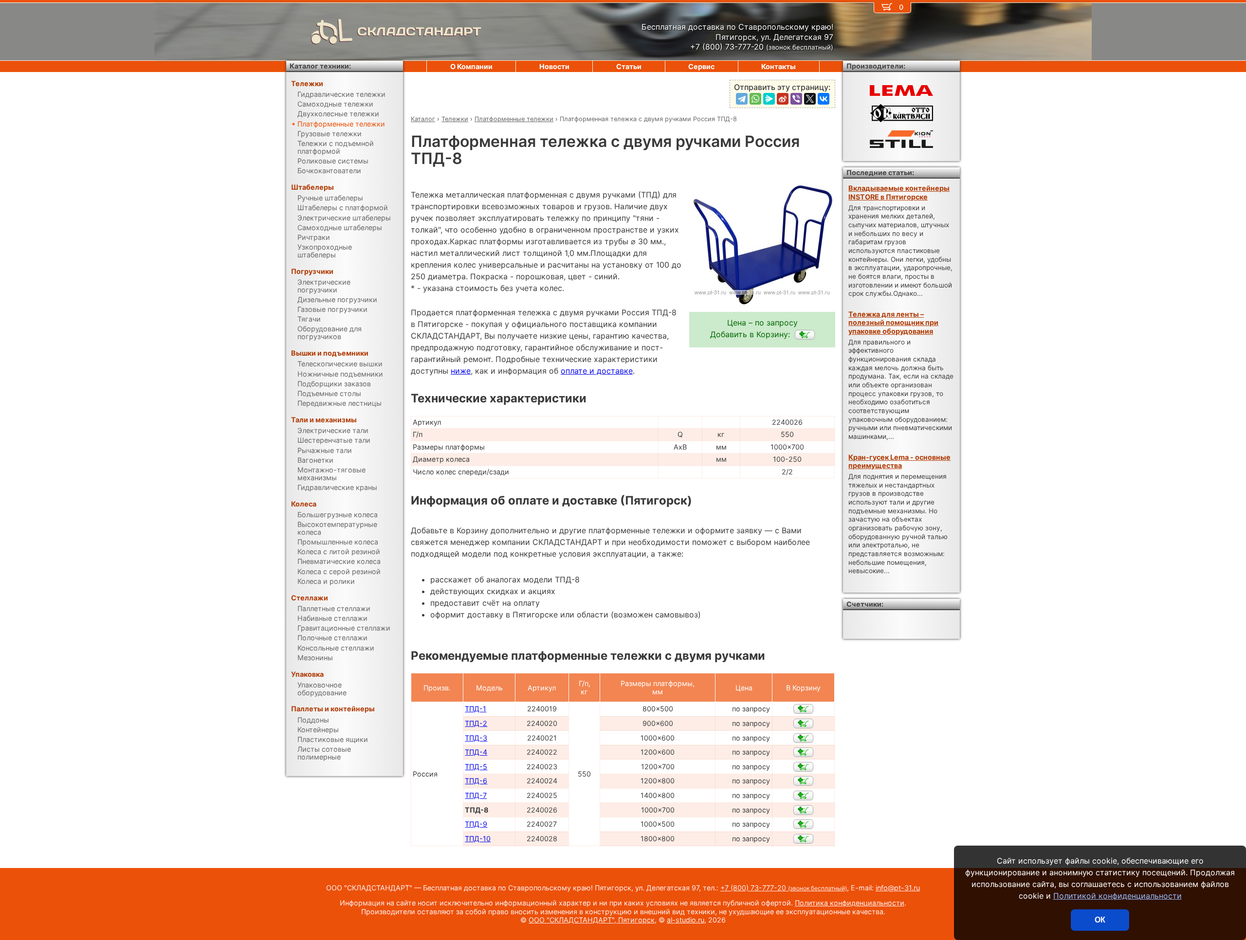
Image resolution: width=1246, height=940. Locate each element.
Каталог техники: (320, 66)
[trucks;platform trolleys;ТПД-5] (803, 767)
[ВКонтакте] (823, 99)
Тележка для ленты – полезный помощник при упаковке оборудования (893, 322)
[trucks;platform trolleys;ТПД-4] (803, 752)
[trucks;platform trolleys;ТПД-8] (805, 335)
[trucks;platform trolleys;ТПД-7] (803, 795)
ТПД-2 (476, 723)
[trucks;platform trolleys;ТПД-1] (803, 709)
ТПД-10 (478, 838)
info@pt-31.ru (898, 888)
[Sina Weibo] (782, 99)
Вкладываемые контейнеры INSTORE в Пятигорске (899, 192)
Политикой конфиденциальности (1117, 896)
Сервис (701, 66)
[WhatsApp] (755, 99)
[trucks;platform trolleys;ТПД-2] (803, 723)
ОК (1100, 920)
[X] (810, 99)
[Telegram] (742, 99)
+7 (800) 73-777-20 (783, 888)
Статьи (628, 66)
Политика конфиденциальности (849, 903)
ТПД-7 (476, 795)
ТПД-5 (476, 766)
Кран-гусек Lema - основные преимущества (899, 461)
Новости (554, 66)
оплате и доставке (597, 371)
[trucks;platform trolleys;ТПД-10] (803, 839)
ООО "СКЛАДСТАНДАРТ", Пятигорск (592, 920)
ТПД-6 (476, 781)
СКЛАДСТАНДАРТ (419, 31)
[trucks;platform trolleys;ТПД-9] (803, 824)
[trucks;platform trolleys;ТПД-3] (803, 738)
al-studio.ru (685, 920)
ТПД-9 (476, 824)
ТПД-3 (476, 738)
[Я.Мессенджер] (769, 99)
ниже (461, 371)
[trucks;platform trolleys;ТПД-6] (803, 781)
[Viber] (796, 99)
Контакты (778, 66)
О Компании (471, 66)
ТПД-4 (476, 752)
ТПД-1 (475, 709)
